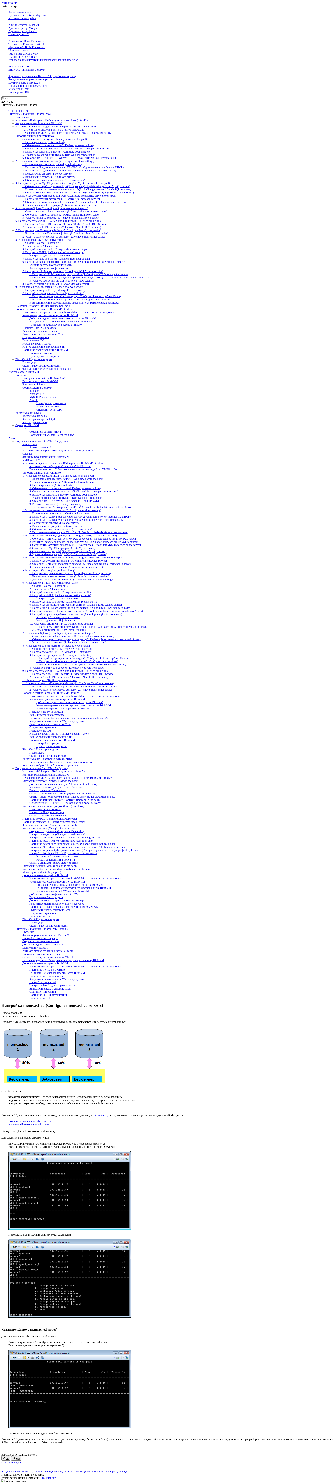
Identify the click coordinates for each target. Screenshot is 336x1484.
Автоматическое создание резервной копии (48, 950)
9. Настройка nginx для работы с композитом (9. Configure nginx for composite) (75, 614)
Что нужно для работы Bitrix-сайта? (43, 378)
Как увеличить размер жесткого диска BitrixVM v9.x (60, 321)
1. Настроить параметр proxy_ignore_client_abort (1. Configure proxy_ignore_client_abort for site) (92, 626)
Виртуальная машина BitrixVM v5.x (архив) (41, 768)
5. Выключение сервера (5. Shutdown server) (48, 176)
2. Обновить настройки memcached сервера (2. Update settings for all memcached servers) (74, 201)
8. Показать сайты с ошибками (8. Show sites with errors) (55, 283)
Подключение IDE (33, 340)
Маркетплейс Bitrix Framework (26, 47)
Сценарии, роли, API (49, 409)
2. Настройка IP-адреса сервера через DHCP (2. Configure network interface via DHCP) (73, 167)
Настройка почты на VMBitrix (47, 969)
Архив (12, 437)
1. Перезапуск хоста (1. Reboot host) (43, 142)
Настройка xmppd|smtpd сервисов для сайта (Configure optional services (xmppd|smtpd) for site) (84, 850)
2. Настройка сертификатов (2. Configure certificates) (53, 293)
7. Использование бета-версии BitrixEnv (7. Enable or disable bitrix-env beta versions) (78, 532)
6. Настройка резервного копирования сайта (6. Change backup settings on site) (75, 604)
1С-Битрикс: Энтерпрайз (23, 56)
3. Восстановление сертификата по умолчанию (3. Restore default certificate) (74, 302)
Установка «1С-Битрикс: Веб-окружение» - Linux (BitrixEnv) (58, 450)
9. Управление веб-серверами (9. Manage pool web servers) (49, 286)
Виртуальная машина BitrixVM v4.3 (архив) (41, 928)
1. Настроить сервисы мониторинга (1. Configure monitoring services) (70, 573)
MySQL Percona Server (42, 397)
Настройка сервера (40, 353)
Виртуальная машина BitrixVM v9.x (29, 113)
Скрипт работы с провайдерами (41, 365)
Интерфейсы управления (51, 403)
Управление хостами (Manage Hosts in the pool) (50, 780)
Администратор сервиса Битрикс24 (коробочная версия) (42, 76)
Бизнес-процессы (18, 88)
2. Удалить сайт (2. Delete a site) (40, 246)
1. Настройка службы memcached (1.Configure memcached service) (61, 198)
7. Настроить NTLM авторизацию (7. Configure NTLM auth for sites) (62, 271)
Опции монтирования (35, 337)
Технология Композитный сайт (27, 44)
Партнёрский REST (20, 92)
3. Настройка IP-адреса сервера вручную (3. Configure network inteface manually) (69, 170)
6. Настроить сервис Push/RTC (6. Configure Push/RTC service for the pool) (58, 220)
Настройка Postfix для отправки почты (52, 985)
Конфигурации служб (28, 412)
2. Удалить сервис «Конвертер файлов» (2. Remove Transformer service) (64, 236)
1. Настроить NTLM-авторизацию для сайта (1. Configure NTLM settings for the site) (78, 274)
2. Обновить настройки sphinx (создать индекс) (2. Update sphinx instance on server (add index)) (85, 639)
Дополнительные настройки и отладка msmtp (56, 900)
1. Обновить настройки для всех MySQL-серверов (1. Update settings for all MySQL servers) (76, 186)
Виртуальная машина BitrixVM (27, 69)
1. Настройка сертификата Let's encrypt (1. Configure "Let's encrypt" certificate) (75, 296)
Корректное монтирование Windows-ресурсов (56, 721)
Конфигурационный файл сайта (48, 268)
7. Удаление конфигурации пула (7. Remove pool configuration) (66, 497)
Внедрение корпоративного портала (30, 79)
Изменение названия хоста (45, 809)
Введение (21, 375)
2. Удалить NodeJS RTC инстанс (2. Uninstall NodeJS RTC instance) (61, 227)
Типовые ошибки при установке (34, 135)
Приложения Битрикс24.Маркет (27, 85)
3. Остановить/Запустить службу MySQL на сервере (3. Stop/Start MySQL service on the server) (78, 192)
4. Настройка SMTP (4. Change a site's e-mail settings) (53, 252)
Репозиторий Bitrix (33, 384)
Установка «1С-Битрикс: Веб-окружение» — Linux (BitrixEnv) (52, 120)
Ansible (33, 400)
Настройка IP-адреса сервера (46, 812)
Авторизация (9, 2)
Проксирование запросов (44, 356)
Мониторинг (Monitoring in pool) (41, 872)
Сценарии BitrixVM (27, 425)
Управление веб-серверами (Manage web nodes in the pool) (56, 869)
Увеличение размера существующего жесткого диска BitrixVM (73, 705)
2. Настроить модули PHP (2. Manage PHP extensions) (60, 651)
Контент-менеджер (19, 11)
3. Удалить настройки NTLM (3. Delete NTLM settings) (61, 280)
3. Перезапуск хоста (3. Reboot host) (50, 485)
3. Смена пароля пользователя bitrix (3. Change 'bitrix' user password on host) (66, 148)
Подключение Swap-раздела (39, 327)
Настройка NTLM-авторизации (48, 994)
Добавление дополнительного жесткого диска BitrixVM (62, 318)
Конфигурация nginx (34, 415)
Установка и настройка (22, 18)
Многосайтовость (19, 50)
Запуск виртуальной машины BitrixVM (38, 123)
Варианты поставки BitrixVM (40, 381)
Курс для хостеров (19, 66)
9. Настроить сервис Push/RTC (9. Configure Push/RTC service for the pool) (65, 670)
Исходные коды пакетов (36, 343)
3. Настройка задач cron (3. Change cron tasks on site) (60, 592)
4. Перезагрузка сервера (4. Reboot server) (47, 173)
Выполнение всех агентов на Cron (43, 334)
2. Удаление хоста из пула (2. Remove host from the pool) (62, 482)
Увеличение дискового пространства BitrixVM (50, 315)
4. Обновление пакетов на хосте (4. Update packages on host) (65, 488)
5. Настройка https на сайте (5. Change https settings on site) (63, 601)
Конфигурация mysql (34, 422)
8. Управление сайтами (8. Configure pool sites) (43, 239)
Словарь (27, 453)
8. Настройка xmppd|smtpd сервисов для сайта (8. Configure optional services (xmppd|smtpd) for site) (87, 611)
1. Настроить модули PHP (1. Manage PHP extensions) (53, 290)
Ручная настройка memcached (40, 330)
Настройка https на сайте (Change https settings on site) (61, 840)
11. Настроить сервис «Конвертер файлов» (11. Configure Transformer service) (68, 683)
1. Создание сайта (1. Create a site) (42, 242)
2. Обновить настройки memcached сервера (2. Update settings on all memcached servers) (80, 563)
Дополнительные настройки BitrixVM (45, 875)
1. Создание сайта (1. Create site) (48, 585)
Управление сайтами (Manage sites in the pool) (49, 828)
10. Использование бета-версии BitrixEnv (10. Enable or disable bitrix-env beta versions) (80, 507)
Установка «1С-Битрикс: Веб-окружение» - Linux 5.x (53, 771)
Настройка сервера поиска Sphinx (42, 953)
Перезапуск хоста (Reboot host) (47, 790)
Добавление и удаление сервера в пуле (52, 434)
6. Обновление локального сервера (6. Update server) (53, 179)
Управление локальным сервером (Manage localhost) (53, 806)
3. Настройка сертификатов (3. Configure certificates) (60, 655)
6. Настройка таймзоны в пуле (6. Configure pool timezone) (63, 494)
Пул (24, 428)
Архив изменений (40, 447)
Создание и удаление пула (45, 431)
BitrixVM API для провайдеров (33, 359)
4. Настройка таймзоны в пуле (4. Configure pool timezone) (56, 151)
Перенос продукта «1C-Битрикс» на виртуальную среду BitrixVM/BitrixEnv (67, 777)
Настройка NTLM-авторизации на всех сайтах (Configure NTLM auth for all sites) (77, 846)
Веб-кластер (101, 1115)
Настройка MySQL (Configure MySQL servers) (49, 818)
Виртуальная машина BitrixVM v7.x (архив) (41, 441)
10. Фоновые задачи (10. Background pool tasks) (43, 305)
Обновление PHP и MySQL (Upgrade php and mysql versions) (65, 802)
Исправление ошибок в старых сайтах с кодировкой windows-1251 (69, 717)
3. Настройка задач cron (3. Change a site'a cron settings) (54, 249)
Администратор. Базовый (23, 24)
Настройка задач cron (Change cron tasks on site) (57, 834)
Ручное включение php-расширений (43, 346)
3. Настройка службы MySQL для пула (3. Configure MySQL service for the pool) (62, 183)
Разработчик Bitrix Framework (26, 41)
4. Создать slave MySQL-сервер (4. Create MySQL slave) (62, 548)
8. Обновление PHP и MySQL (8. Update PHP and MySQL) (64, 500)
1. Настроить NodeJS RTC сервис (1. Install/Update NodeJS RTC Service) (64, 224)
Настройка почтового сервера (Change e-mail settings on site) (64, 837)
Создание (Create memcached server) (29, 1121)
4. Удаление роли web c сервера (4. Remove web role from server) (67, 667)
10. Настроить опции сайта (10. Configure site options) (61, 623)
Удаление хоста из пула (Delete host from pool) (56, 787)
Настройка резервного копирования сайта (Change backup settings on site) (72, 843)
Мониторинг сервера (35, 947)
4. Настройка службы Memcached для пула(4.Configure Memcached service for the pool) (66, 195)
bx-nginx (34, 390)
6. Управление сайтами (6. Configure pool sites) (50, 582)
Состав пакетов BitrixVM (37, 387)
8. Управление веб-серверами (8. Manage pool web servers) (56, 645)
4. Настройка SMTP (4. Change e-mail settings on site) (60, 595)
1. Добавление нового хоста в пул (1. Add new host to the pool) (66, 478)
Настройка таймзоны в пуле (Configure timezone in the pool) (64, 799)
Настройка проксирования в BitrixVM (45, 349)
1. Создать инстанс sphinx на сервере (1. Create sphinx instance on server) (64, 211)
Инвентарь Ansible (47, 406)
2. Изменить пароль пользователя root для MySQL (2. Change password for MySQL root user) (76, 189)
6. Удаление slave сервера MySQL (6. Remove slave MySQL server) (68, 554)
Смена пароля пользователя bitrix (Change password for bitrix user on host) (72, 796)
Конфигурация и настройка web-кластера (47, 758)
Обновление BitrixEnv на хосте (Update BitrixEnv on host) (63, 793)
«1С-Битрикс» (48, 1477)
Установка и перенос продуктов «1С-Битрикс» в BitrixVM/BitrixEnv (55, 126)
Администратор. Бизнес (22, 31)
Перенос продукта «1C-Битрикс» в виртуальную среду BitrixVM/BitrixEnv (66, 132)
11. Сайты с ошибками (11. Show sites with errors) (58, 629)
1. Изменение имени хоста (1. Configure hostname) (52, 164)
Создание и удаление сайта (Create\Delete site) (56, 831)
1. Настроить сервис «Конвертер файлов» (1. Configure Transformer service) (73, 686)
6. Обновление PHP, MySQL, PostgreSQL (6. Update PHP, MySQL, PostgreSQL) (69, 157)
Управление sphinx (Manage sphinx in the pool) (49, 865)
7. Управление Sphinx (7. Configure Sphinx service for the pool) (58, 633)
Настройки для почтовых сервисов (50, 255)
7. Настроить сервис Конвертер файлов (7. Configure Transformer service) (58, 230)
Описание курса (18, 110)
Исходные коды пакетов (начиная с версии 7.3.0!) (59, 733)
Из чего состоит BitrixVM (23, 371)
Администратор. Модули (23, 28)
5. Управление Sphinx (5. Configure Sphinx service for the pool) (51, 208)
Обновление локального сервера (48, 815)
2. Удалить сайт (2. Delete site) (47, 588)
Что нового (22, 117)
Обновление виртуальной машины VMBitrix (49, 957)
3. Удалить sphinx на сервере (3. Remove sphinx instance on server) (60, 217)
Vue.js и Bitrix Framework (23, 53)
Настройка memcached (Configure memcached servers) (53, 821)
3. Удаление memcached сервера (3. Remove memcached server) (59, 205)
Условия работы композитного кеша (51, 264)
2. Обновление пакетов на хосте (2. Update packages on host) (58, 145)
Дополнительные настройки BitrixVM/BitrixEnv (43, 308)
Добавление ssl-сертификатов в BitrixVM (53, 894)
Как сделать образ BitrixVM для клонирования (43, 368)
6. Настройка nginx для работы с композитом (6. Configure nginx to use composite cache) (73, 261)
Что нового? (29, 444)
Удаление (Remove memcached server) (30, 1124)
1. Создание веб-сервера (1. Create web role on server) (60, 648)
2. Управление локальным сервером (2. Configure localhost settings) (54, 161)
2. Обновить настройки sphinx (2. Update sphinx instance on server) (61, 214)
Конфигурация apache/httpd (38, 419)
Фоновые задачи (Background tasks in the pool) (49, 824)
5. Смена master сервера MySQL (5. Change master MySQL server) (67, 551)
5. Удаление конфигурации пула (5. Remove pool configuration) (59, 154)
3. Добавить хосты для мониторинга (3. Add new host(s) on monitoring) (71, 579)
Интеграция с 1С (18, 34)
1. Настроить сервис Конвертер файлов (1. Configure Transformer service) (65, 233)
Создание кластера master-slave (40, 941)
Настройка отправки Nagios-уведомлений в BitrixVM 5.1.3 (64, 906)
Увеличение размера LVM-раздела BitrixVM (62, 891)
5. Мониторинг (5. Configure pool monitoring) (48, 570)
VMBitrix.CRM (31, 459)
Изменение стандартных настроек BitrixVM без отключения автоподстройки (68, 312)
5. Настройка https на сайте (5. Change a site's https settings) (56, 258)
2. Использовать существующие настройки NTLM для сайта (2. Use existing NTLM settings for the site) (89, 277)
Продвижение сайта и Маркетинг (28, 15)
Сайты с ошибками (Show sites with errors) (54, 862)
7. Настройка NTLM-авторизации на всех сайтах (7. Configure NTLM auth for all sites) (80, 607)
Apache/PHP (36, 393)
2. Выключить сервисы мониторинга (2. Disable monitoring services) (69, 576)
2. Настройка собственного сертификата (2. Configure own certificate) (70, 299)
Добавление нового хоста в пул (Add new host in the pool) (63, 784)
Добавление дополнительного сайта (44, 944)
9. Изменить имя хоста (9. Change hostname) (55, 504)
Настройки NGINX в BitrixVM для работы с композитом (63, 853)
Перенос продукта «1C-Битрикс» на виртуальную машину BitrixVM (63, 960)
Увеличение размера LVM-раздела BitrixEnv (55, 324)
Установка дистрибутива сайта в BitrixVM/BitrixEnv (53, 129)
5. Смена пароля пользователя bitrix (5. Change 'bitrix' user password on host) (73, 491)
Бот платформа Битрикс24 (24, 82)
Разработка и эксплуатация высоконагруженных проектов (43, 59)
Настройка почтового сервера (40, 938)
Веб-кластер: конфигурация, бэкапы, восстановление (61, 762)
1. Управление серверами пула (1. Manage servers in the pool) (51, 139)
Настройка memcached (42, 982)
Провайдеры (29, 362)
